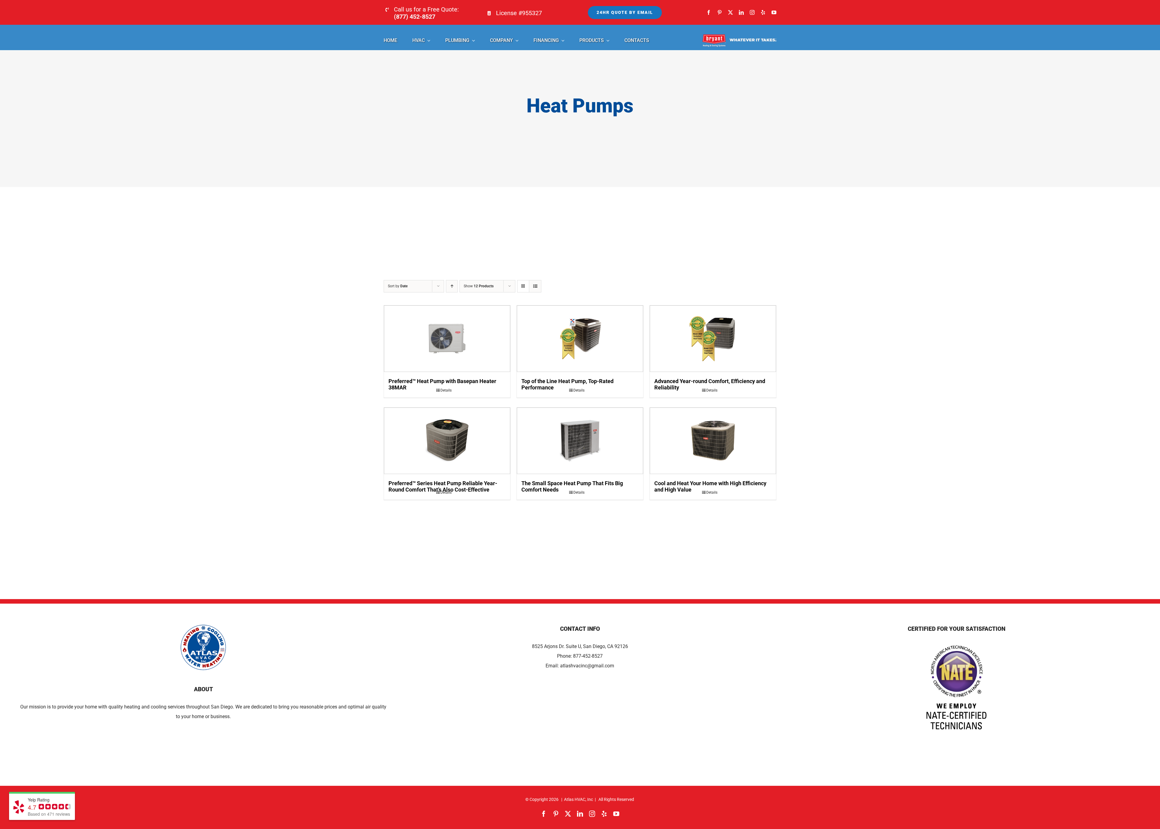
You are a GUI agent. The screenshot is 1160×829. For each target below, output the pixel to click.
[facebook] (708, 12)
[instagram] (752, 12)
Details (446, 390)
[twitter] (730, 12)
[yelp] (763, 12)
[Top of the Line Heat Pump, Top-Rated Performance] (580, 338)
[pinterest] (719, 12)
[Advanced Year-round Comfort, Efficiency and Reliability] (713, 338)
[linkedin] (741, 12)
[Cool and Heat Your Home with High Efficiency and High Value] (713, 441)
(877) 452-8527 (414, 16)
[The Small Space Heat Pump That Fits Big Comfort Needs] (580, 441)
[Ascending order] (452, 286)
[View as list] (535, 286)
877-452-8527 (588, 656)
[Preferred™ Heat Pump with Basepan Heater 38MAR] (447, 338)
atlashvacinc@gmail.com (587, 666)
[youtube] (774, 12)
